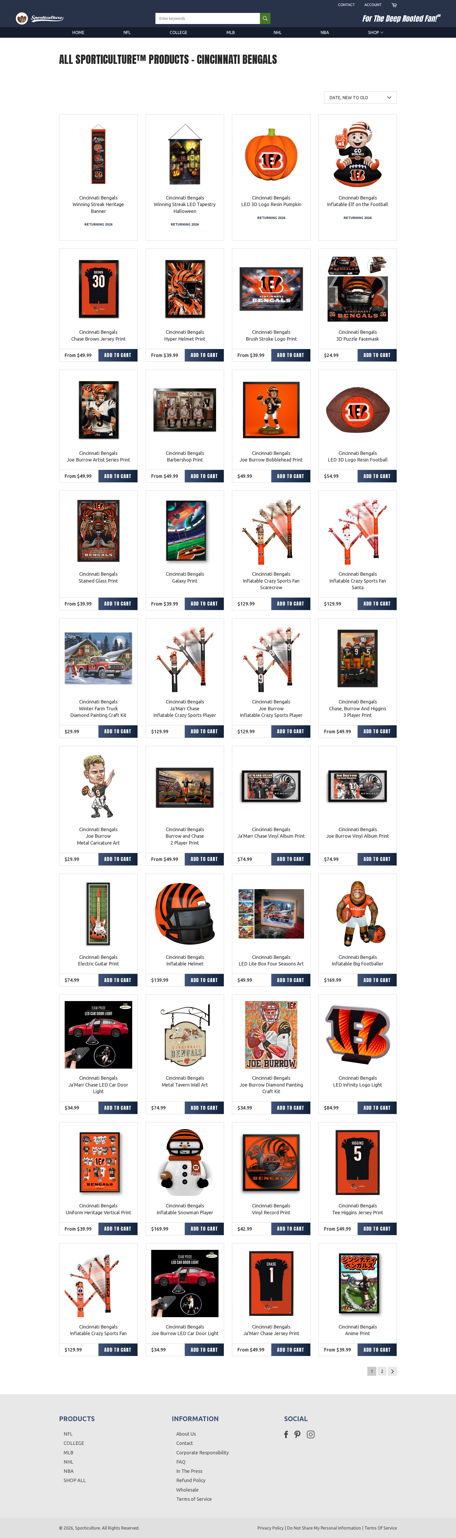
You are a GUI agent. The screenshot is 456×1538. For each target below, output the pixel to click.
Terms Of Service (380, 1528)
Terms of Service (194, 1499)
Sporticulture (87, 1528)
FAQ (181, 1461)
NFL (127, 32)
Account (373, 5)
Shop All (75, 1480)
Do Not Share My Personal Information (324, 1528)
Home (78, 32)
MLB (230, 32)
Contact (346, 5)
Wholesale (187, 1489)
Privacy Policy (271, 1528)
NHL (278, 32)
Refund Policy (191, 1480)
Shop (374, 32)
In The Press (189, 1471)
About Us (186, 1433)
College (178, 32)
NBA (325, 32)
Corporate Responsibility (202, 1452)
